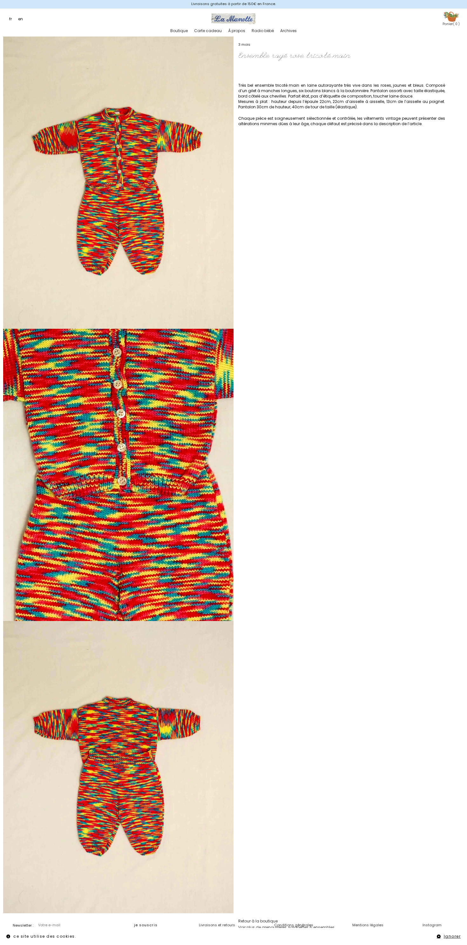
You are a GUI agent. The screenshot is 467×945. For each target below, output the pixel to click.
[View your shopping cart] (451, 16)
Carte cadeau (208, 30)
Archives (288, 30)
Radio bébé (263, 30)
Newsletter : (23, 925)
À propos (236, 30)
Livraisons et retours (217, 925)
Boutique (179, 30)
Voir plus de (286, 927)
